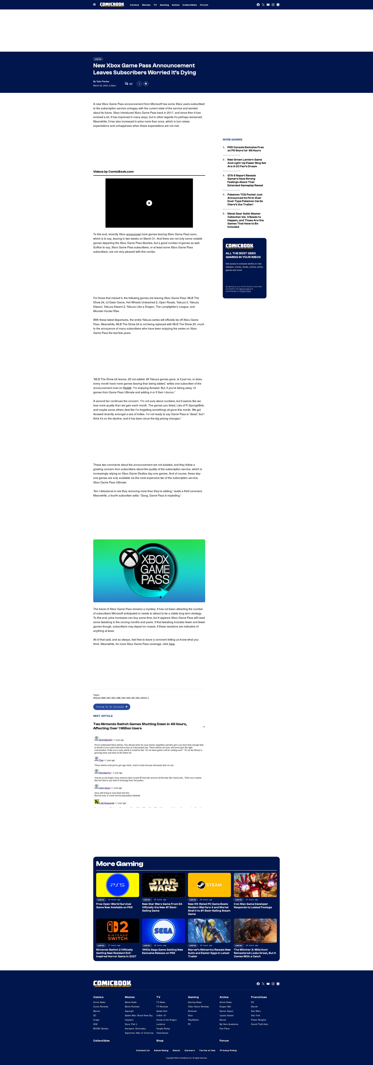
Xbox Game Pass (118, 697)
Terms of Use (244, 288)
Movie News (131, 1002)
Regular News (99, 697)
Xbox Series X (142, 697)
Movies (146, 5)
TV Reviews (162, 1006)
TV (155, 5)
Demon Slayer (226, 1011)
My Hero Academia (229, 1024)
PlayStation (193, 1019)
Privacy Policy (245, 291)
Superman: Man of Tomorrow (139, 1032)
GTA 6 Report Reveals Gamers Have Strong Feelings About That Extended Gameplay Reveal (245, 180)
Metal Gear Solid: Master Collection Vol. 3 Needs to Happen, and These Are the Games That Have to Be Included (245, 220)
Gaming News (195, 1002)
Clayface (129, 1019)
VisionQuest (162, 1032)
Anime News (226, 1002)
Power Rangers (258, 1019)
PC (189, 1024)
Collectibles (189, 5)
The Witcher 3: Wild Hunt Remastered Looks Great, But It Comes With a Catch (255, 953)
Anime (176, 5)
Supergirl (129, 1011)
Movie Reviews (132, 1006)
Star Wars (256, 1011)
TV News (160, 1002)
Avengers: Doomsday (135, 1028)
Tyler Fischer (102, 81)
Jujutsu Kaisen (227, 1015)
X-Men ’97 (161, 1015)
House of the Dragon (166, 1019)
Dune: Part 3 (131, 1024)
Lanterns (160, 1024)
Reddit (127, 388)
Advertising (161, 1050)
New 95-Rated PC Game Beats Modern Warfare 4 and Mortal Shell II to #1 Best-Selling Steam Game (209, 909)
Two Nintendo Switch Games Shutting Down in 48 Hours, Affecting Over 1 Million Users (140, 726)
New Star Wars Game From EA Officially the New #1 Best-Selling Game (162, 907)
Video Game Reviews (198, 1006)
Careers (189, 1050)
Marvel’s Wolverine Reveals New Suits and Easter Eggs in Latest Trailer (209, 953)
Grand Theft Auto (259, 1024)
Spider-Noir (161, 1011)
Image (96, 1019)
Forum (204, 5)
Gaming (164, 5)
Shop (159, 1040)
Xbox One (130, 697)
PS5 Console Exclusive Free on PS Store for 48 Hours (245, 149)
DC (94, 1015)
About (176, 1050)
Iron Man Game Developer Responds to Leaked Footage (253, 905)
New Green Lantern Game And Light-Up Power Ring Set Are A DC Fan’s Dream (246, 163)
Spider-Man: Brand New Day (139, 1015)
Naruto (223, 1019)
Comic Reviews (100, 1006)
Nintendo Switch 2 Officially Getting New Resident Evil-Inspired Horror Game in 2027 (116, 953)
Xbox (108, 697)
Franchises (259, 997)
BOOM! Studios (100, 1028)
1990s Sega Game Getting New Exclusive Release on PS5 (162, 951)
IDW (95, 1024)
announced (133, 234)
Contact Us (143, 1050)
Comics (134, 5)
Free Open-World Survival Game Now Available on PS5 (114, 905)
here (172, 644)
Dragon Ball (225, 1006)
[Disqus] (149, 771)
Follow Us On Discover (111, 706)
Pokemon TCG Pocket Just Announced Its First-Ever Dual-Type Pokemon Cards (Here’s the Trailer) (245, 199)
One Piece (225, 1028)
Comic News (99, 1002)
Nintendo (192, 1011)
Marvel (96, 1011)
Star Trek (255, 1015)
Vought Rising (163, 1028)
